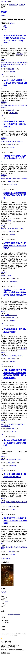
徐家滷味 (13, 459)
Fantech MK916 (13, 315)
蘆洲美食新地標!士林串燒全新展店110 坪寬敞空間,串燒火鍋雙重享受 (15, 520)
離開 (8, 652)
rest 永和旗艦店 (23, 349)
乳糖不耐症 (7, 426)
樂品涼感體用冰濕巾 (16, 64)
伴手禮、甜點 (12, 431)
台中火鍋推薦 (9, 141)
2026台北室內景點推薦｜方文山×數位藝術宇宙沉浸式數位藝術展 (15, 82)
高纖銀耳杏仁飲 (21, 424)
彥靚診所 (3, 275)
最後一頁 (8, 558)
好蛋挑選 (12, 228)
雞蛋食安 (17, 228)
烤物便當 (13, 502)
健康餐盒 (8, 502)
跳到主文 (3, 16)
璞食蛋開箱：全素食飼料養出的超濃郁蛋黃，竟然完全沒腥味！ (14, 195)
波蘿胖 (4, 12)
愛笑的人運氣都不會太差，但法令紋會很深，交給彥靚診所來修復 (14, 245)
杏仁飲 (9, 424)
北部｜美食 (12, 509)
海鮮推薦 (20, 141)
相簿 (4, 26)
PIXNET (6, 634)
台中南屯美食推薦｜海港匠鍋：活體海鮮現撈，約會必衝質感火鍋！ (14, 124)
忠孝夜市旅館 (23, 178)
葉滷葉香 (18, 459)
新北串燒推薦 (19, 547)
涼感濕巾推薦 (4, 62)
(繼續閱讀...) (4, 59)
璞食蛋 (9, 220)
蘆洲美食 (8, 547)
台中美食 (3, 141)
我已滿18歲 (3, 652)
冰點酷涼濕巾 (19, 54)
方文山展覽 (18, 105)
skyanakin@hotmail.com (14, 614)
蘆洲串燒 (13, 547)
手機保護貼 (19, 355)
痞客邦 (9, 69)
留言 (13, 69)
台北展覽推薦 (4, 105)
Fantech (2, 315)
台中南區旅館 (16, 178)
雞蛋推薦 (7, 228)
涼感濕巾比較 (11, 62)
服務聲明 (16, 635)
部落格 (5, 27)
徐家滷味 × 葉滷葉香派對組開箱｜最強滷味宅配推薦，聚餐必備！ (14, 442)
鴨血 (9, 459)
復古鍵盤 (7, 315)
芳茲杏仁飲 (4, 424)
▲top (2, 74)
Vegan (2, 426)
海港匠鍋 (15, 141)
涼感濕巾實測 (19, 62)
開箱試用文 (12, 71)
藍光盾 (2, 355)
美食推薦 (3, 459)
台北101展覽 (11, 105)
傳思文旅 (3, 178)
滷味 (7, 459)
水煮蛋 (21, 228)
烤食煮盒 (3, 502)
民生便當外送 (19, 502)
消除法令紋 (8, 275)
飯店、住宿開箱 (13, 184)
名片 (4, 29)
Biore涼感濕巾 (7, 64)
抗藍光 (6, 355)
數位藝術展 (3, 107)
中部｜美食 (12, 147)
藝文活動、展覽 (13, 113)
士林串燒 (3, 547)
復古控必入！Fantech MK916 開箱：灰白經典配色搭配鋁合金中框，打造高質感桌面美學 (14, 292)
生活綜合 (12, 23)
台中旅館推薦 (9, 178)
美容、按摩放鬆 (13, 281)
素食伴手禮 (14, 424)
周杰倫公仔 (24, 105)
